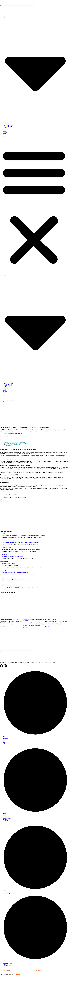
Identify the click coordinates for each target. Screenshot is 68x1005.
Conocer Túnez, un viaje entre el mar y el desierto (13, 579)
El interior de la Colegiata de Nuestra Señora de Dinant (17, 443)
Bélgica (6, 501)
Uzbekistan (4, 547)
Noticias (4, 533)
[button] (34, 206)
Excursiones (5, 128)
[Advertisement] (34, 413)
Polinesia (4, 570)
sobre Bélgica (14, 494)
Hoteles (4, 130)
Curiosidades (5, 584)
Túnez (3, 577)
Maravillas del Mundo (6, 563)
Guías (4, 136)
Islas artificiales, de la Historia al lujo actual (11, 586)
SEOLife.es (38, 970)
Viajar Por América (9, 124)
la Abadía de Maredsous (20, 497)
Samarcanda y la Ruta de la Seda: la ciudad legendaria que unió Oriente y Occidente (21, 549)
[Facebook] (1, 666)
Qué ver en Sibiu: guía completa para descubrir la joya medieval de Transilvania (20, 542)
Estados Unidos (5, 554)
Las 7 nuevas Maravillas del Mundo (10, 565)
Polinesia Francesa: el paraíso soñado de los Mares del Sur (15, 572)
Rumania (4, 540)
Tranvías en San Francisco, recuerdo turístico (12, 556)
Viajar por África (8, 125)
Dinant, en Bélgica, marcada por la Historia (9, 619)
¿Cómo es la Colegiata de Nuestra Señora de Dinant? (15, 442)
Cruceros (4, 133)
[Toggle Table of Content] (1, 440)
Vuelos (4, 131)
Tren (4, 134)
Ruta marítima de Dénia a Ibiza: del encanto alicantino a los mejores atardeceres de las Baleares (23, 535)
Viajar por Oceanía (9, 127)
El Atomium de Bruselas (50, 619)
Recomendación (10, 445)
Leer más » (2, 626)
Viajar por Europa (10, 540)
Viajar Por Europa (9, 122)
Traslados (5, 132)
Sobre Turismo (6, 970)
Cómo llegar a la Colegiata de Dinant (14, 444)
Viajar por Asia (8, 126)
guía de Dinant (18, 433)
